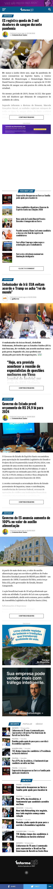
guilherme (15, 299)
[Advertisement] (26, 160)
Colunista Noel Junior (19, 35)
